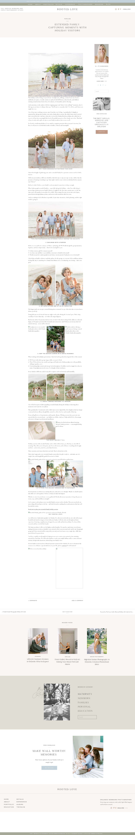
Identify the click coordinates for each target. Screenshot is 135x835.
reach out (64, 545)
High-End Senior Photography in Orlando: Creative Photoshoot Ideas (97, 661)
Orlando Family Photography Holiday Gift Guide (14, 611)
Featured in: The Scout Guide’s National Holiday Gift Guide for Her (116, 612)
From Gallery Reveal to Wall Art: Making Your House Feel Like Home (67, 661)
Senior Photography (97, 656)
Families (67, 18)
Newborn (38, 656)
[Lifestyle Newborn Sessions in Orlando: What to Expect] (38, 641)
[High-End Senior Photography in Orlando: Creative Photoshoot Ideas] (97, 641)
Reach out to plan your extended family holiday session (43, 509)
